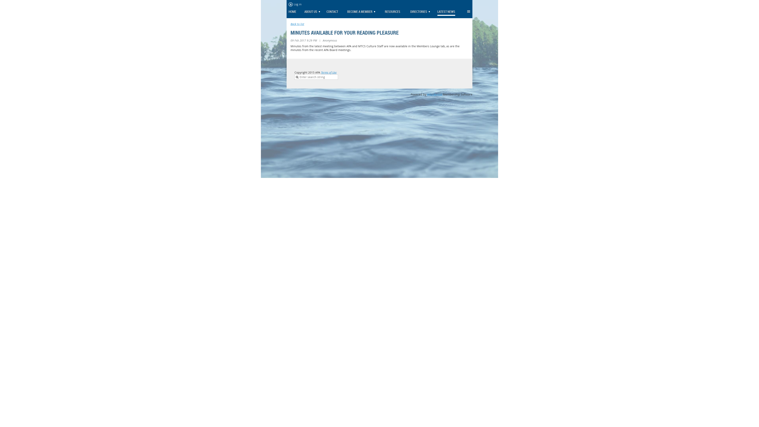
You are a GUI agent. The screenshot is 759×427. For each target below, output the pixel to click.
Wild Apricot (434, 94)
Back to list (297, 24)
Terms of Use (329, 72)
